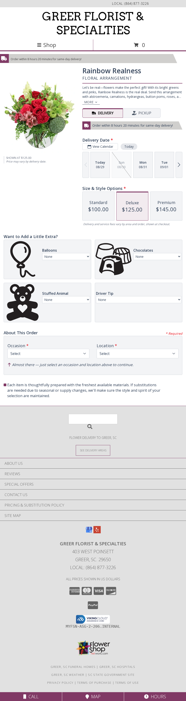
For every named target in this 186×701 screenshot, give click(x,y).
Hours (157, 697)
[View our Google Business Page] (89, 531)
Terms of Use (127, 683)
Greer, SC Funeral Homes (73, 667)
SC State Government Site (111, 675)
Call (32, 697)
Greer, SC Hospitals (117, 667)
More (88, 102)
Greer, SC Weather (67, 675)
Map (94, 697)
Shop (49, 45)
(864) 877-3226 (137, 3)
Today (129, 146)
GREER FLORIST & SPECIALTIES (93, 23)
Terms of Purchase (94, 683)
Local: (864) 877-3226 (93, 567)
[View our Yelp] (97, 531)
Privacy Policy (60, 683)
